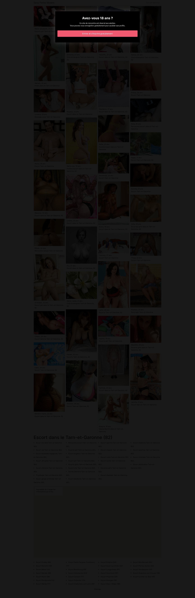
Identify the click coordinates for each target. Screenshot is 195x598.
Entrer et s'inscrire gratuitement (97, 33)
